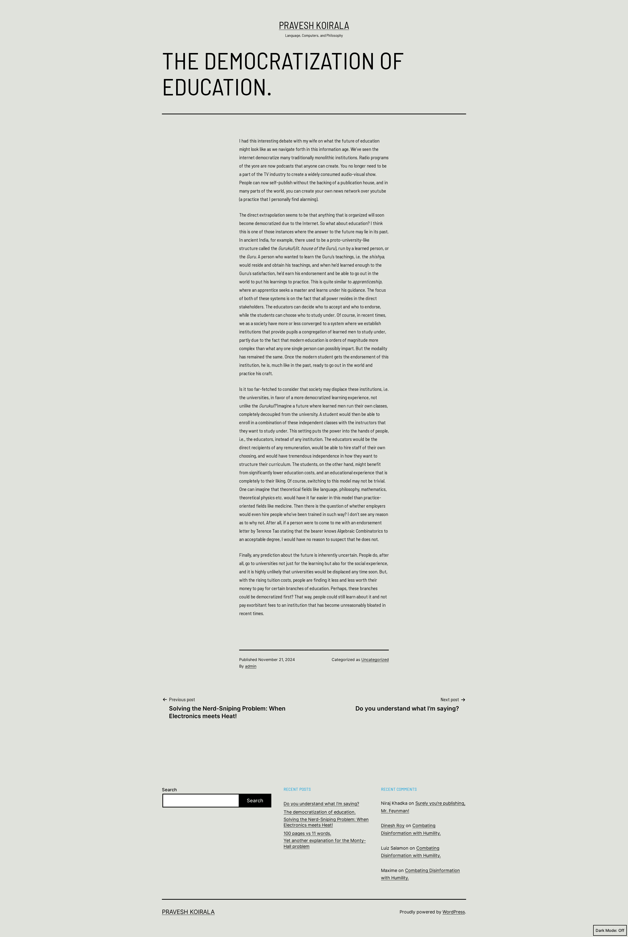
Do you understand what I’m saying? (321, 803)
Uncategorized (375, 659)
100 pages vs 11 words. (307, 833)
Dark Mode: (606, 930)
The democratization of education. (320, 812)
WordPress (454, 911)
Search (169, 789)
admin (250, 666)
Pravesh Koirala (314, 25)
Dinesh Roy (393, 825)
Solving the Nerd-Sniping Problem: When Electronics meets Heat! (326, 822)
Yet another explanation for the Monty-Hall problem (325, 843)
